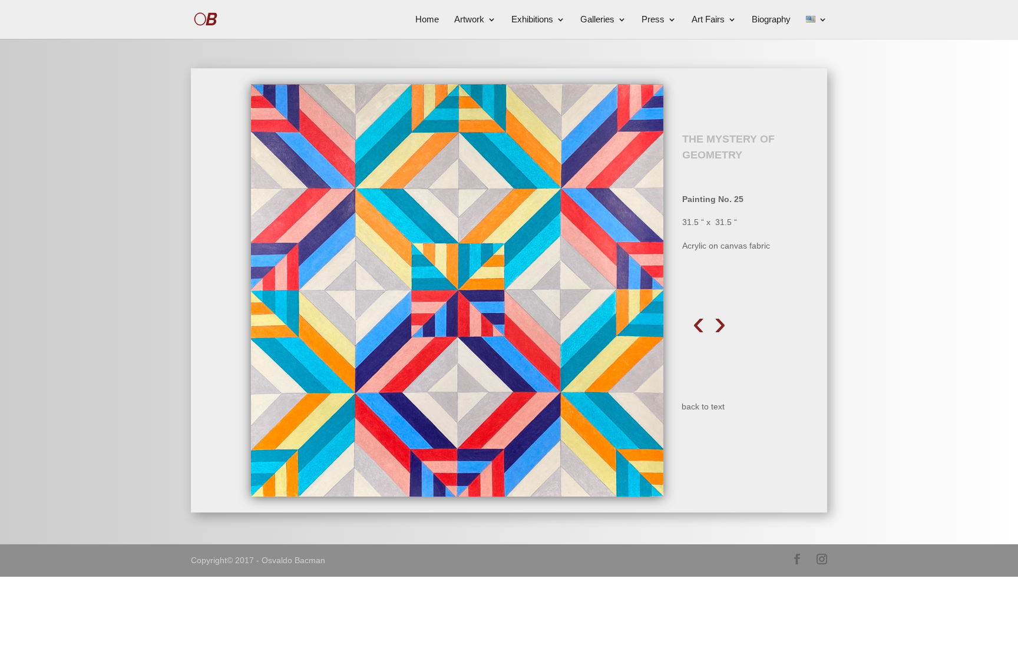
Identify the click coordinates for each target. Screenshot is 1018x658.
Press (653, 19)
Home (427, 19)
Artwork (469, 19)
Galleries (597, 19)
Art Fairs (708, 19)
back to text (703, 406)
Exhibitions (532, 19)
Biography (771, 19)
